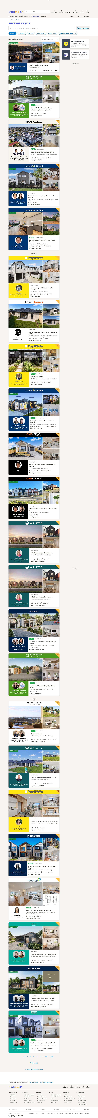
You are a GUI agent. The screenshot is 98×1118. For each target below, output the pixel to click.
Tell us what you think (47, 1082)
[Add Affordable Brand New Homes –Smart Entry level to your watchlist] (57, 479)
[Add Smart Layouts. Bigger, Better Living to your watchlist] (57, 122)
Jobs (52, 1092)
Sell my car (39, 1102)
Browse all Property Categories (34, 1069)
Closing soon (13, 1098)
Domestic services (68, 1096)
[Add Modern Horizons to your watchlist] (57, 703)
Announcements (81, 1096)
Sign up (82, 12)
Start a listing (65, 1087)
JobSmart (53, 1098)
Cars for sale (40, 1095)
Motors (39, 1092)
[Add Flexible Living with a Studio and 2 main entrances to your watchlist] (57, 44)
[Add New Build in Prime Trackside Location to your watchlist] (57, 880)
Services (66, 1092)
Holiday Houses (71, 1109)
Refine (13, 33)
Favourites (77, 1087)
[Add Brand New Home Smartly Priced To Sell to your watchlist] (57, 748)
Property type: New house (66, 33)
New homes (36, 16)
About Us (38, 1113)
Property (26, 1092)
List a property (85, 16)
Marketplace (13, 1092)
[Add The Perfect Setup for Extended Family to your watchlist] (57, 1012)
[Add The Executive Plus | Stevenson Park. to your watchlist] (57, 968)
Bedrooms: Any (40, 33)
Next (52, 1056)
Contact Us (87, 1113)
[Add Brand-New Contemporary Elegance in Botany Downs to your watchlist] (57, 166)
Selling (72, 16)
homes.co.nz (29, 1109)
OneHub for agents (28, 1100)
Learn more (35, 1082)
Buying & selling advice (42, 1098)
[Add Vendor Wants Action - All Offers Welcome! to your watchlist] (57, 792)
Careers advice (54, 1096)
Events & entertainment (69, 1098)
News (48, 1113)
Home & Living (13, 1102)
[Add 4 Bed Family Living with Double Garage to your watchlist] (57, 924)
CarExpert (56, 1109)
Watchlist (72, 1087)
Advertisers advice (55, 1100)
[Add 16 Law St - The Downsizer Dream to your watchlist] (57, 77)
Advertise (53, 1113)
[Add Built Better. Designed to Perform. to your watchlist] (57, 523)
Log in (87, 12)
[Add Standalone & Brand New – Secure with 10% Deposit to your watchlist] (57, 302)
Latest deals (13, 1095)
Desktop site (31, 1113)
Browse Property (12, 16)
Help (79, 1095)
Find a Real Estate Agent (29, 1102)
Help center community (83, 1104)
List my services (67, 1102)
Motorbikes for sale (41, 1096)
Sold (31, 16)
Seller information (82, 1102)
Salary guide (53, 1102)
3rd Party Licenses (82, 1100)
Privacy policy (60, 1113)
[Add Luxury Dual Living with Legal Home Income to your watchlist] (57, 390)
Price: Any (30, 33)
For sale (21, 16)
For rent (26, 16)
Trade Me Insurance (12, 1109)
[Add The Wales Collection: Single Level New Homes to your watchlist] (57, 655)
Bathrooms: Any (52, 33)
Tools (78, 16)
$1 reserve (12, 1100)
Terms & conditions (69, 1113)
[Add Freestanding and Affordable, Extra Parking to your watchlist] (57, 258)
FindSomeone (87, 1109)
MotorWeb (43, 1109)
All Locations (21, 33)
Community (81, 1092)
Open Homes (26, 1098)
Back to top (35, 1063)
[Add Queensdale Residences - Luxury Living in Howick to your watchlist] (57, 611)
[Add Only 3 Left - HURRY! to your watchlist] (57, 346)
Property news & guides (29, 1095)
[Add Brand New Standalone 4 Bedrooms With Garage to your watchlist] (57, 435)
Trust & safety (81, 1098)
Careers (43, 1113)
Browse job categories (55, 1095)
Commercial (43, 16)
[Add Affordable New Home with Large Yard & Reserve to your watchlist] (57, 210)
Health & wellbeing (68, 1100)
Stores (11, 1096)
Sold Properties (27, 1096)
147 (46, 1056)
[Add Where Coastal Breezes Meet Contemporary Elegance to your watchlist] (57, 836)
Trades (65, 1095)
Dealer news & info (41, 1100)
